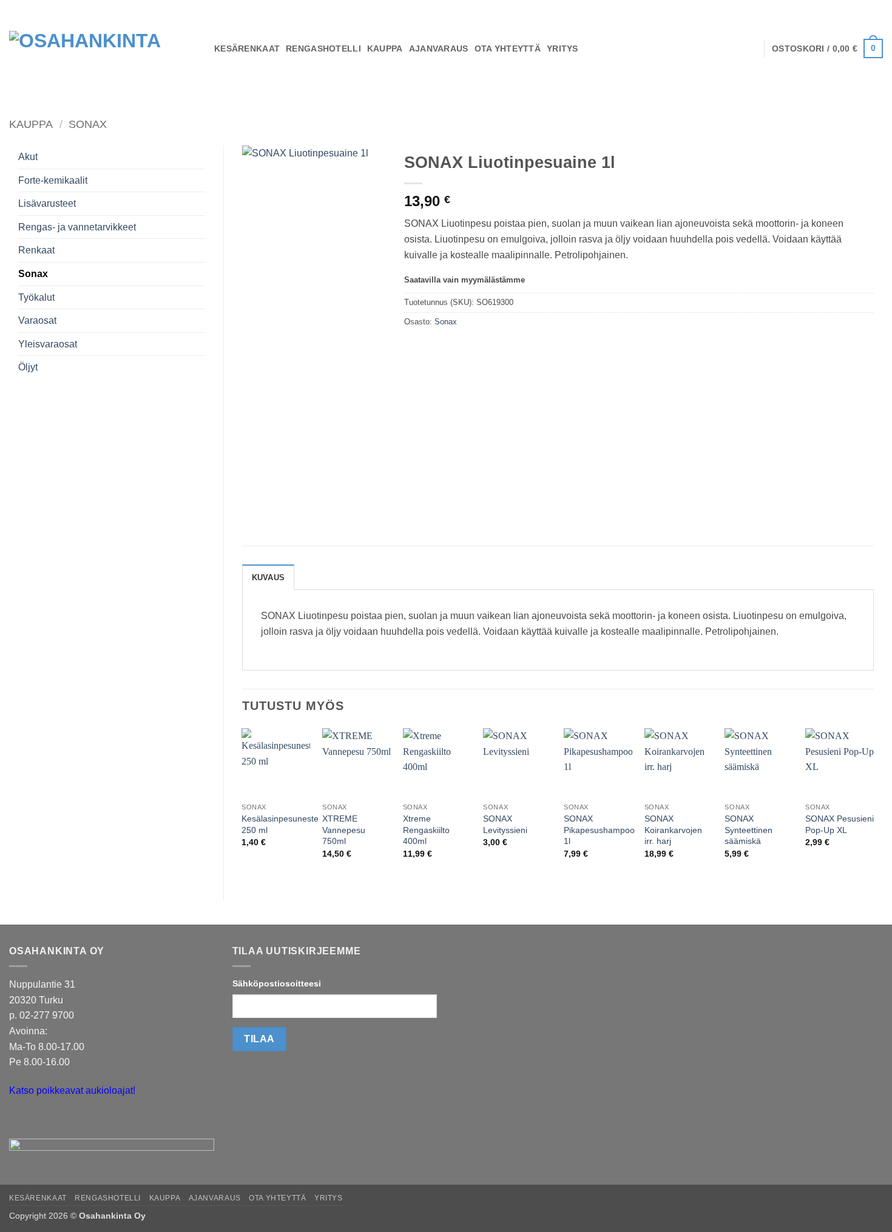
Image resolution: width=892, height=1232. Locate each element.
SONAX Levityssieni (505, 824)
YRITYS (562, 48)
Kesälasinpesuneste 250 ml (280, 824)
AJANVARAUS (438, 48)
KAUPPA (385, 48)
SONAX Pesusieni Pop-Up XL (839, 824)
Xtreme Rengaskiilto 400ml (426, 830)
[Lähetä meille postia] (20, 1121)
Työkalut (36, 297)
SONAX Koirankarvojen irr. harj (673, 830)
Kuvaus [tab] (268, 577)
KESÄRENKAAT (247, 48)
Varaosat (37, 320)
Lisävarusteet (47, 203)
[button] (827, 48)
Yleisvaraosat (47, 344)
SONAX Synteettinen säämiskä (748, 830)
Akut (28, 157)
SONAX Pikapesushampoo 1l (599, 830)
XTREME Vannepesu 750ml (343, 830)
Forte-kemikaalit (52, 180)
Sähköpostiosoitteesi (276, 983)
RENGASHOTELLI (323, 48)
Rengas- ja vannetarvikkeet (77, 227)
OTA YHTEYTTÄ (508, 48)
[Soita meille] (42, 1121)
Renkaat (36, 250)
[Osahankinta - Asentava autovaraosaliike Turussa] (102, 48)
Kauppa (31, 124)
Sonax (88, 124)
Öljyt (28, 367)
